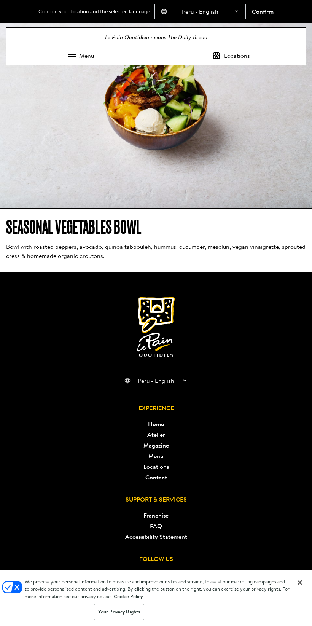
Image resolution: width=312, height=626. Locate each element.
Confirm (263, 11)
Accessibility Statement (156, 536)
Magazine (156, 445)
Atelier (156, 434)
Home (156, 423)
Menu (86, 55)
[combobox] (200, 11)
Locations (237, 55)
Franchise (156, 515)
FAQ (156, 525)
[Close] (299, 582)
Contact (156, 477)
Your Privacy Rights (119, 611)
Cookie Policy (128, 596)
